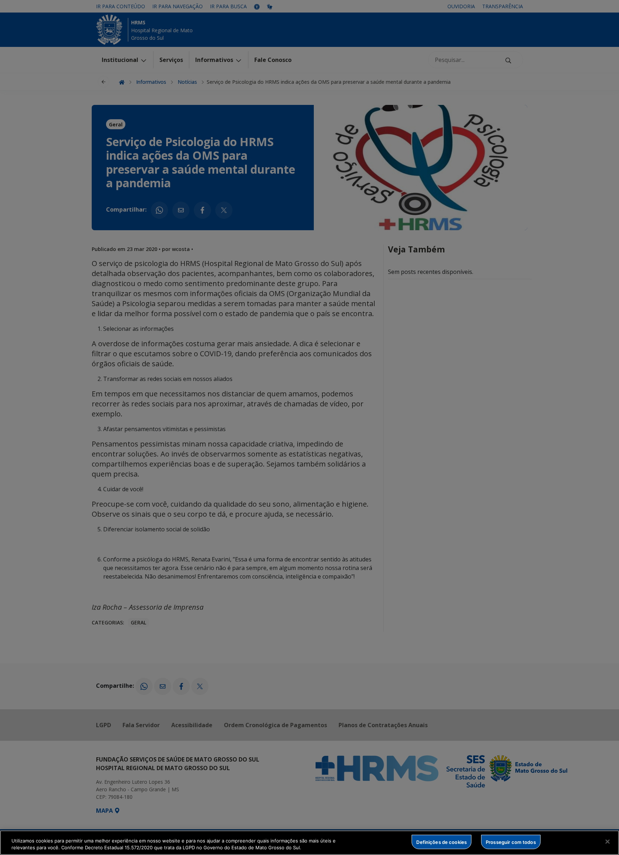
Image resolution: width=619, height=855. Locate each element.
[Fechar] (607, 842)
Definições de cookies (441, 842)
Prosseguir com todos (511, 842)
